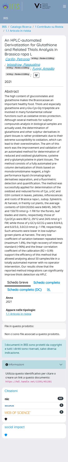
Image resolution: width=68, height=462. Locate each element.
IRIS (4, 27)
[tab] (48, 289)
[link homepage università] (43, 6)
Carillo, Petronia (17, 59)
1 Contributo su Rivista (49, 27)
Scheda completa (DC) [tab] (24, 289)
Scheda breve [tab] (17, 282)
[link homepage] (12, 6)
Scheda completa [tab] (47, 282)
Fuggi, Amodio (43, 68)
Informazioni (16, 364)
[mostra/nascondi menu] (64, 6)
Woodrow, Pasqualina (23, 64)
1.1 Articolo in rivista (18, 31)
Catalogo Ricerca (20, 27)
